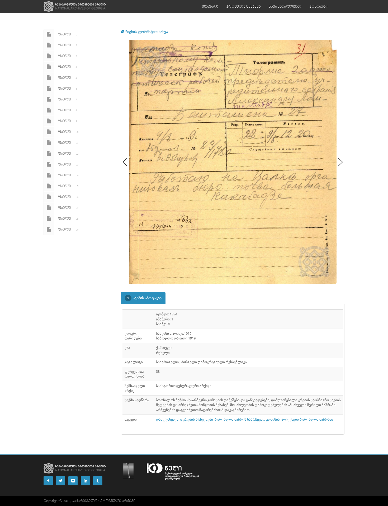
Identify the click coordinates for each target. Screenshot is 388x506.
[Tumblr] (97, 480)
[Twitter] (60, 480)
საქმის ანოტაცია (147, 297)
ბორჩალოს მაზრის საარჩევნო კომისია (247, 419)
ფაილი (67, 34)
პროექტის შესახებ (243, 6)
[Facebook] (48, 480)
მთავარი (210, 6)
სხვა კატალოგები (285, 6)
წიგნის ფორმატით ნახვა (146, 31)
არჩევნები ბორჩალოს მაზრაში (307, 419)
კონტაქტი (318, 6)
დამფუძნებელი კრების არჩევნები (184, 419)
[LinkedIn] (85, 480)
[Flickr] (73, 480)
